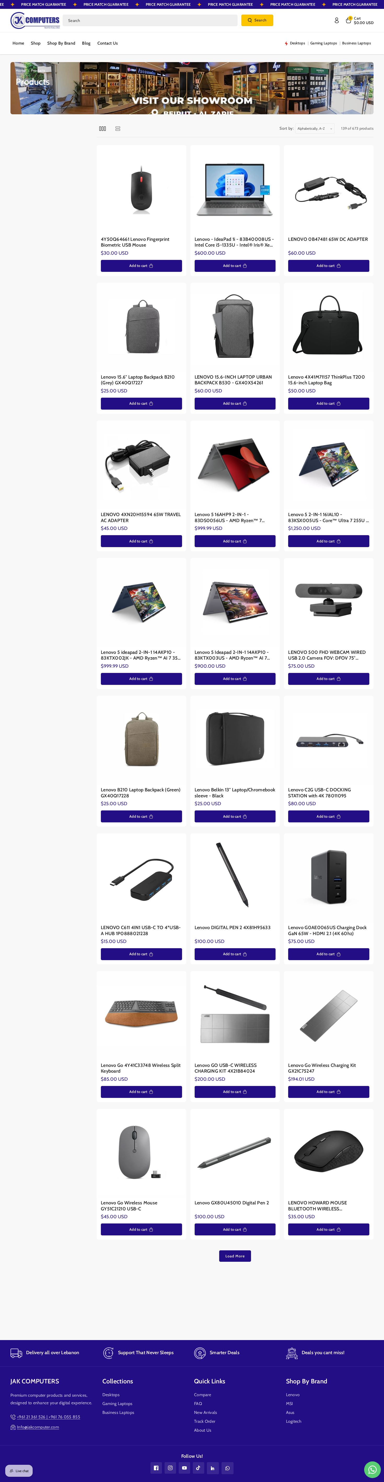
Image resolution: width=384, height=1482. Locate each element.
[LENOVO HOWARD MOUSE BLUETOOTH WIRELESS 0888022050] (328, 1153)
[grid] (102, 128)
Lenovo (293, 1394)
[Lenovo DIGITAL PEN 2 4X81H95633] (235, 878)
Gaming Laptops (117, 1403)
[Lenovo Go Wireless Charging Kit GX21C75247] (328, 1015)
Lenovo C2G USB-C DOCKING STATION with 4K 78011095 (319, 793)
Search (260, 20)
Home (21, 70)
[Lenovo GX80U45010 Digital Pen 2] (235, 1153)
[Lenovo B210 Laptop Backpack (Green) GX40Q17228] (141, 740)
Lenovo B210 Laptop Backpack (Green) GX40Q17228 (141, 793)
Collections (117, 1381)
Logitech (293, 1421)
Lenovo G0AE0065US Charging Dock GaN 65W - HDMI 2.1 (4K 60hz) (327, 930)
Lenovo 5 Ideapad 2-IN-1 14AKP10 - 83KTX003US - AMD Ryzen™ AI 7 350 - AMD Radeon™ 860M (232, 655)
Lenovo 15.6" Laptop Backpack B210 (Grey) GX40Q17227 (138, 380)
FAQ (198, 1403)
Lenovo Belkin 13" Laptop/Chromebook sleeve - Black (235, 793)
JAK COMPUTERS (34, 1381)
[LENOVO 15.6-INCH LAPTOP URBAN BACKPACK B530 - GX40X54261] (235, 327)
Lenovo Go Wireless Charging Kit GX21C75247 (322, 1068)
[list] (118, 128)
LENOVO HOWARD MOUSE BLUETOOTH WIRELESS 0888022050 (317, 1206)
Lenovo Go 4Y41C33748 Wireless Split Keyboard (141, 1068)
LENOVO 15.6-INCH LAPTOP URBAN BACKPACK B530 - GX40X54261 (233, 380)
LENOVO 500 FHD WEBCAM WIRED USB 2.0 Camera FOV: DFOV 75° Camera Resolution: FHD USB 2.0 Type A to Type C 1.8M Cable (328, 655)
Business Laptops (118, 1412)
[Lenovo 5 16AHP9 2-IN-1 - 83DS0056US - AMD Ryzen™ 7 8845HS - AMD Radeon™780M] (235, 465)
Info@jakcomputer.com (38, 1427)
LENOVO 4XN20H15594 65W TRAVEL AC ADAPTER (141, 517)
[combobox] (150, 20)
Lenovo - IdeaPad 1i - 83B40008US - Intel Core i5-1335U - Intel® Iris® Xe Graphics (234, 242)
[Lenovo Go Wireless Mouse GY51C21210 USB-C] (141, 1153)
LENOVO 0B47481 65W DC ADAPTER (328, 239)
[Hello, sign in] (336, 20)
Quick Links (209, 1381)
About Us (202, 1430)
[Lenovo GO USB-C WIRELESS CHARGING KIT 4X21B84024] (235, 1015)
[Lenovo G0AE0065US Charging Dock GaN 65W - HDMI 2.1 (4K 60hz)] (328, 878)
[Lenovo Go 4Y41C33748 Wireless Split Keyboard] (141, 1015)
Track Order (204, 1421)
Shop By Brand (307, 1381)
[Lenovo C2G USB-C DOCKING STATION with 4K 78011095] (328, 740)
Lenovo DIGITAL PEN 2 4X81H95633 (233, 927)
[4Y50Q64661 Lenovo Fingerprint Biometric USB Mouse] (141, 189)
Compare (202, 1394)
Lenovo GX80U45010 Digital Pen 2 (232, 1203)
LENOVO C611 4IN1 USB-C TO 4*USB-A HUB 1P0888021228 (141, 930)
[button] (359, 20)
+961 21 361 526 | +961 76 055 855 (48, 1416)
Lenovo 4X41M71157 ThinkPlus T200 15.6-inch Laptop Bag (326, 380)
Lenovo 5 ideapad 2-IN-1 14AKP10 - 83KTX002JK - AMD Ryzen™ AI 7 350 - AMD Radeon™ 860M (141, 655)
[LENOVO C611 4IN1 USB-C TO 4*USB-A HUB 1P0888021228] (141, 878)
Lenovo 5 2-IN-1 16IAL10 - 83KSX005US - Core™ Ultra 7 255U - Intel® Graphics (328, 517)
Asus (290, 1412)
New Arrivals (205, 1412)
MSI (289, 1403)
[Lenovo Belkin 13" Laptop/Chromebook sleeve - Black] (235, 740)
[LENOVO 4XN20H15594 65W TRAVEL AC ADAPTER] (141, 465)
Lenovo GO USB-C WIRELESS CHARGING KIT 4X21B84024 (226, 1068)
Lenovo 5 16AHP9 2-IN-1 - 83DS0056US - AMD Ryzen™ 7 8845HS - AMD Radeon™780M (228, 517)
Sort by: (287, 128)
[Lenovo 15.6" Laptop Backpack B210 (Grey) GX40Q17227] (141, 327)
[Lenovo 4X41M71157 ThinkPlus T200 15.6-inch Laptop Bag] (328, 327)
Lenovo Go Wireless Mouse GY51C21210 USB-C (129, 1206)
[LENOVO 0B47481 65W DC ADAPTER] (328, 189)
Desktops (111, 1394)
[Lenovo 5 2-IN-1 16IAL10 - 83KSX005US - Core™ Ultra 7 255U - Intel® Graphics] (328, 465)
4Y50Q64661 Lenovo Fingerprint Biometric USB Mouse (135, 242)
